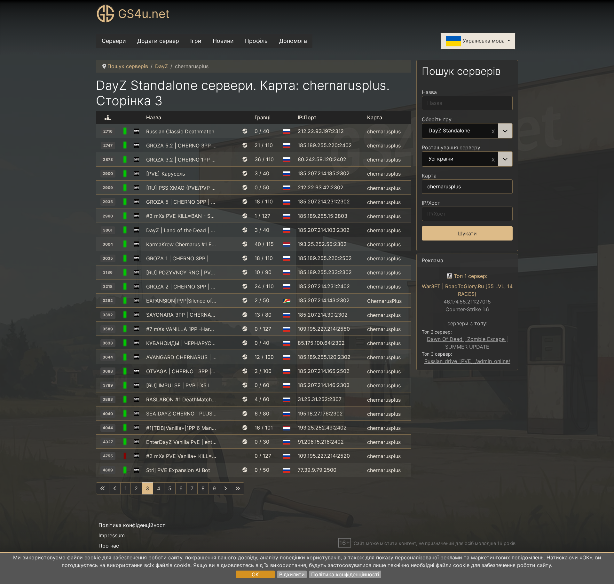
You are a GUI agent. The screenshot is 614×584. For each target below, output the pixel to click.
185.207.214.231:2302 (324, 201)
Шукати (467, 233)
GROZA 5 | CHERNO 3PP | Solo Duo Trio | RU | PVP (181, 202)
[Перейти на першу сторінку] (102, 488)
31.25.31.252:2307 (320, 399)
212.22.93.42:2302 (320, 187)
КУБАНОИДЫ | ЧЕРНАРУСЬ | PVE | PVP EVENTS (181, 343)
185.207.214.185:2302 (324, 173)
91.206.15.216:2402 (321, 441)
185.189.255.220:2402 (325, 145)
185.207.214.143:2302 (324, 300)
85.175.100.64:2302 (321, 343)
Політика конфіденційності (345, 574)
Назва (429, 92)
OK (255, 574)
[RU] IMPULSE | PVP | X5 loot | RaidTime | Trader (181, 385)
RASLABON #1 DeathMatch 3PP (181, 399)
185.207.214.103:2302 (324, 230)
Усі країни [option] (441, 158)
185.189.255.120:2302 (324, 357)
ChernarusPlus (384, 300)
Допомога (293, 40)
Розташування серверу (451, 147)
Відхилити (292, 574)
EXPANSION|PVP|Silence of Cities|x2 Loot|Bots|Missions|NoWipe (181, 300)
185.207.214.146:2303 (324, 385)
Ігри (195, 40)
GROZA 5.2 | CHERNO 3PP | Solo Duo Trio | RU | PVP (181, 145)
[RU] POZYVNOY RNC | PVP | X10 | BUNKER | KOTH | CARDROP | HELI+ (181, 272)
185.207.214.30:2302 (323, 315)
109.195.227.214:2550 (324, 329)
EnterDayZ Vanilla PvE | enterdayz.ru (181, 442)
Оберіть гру (437, 119)
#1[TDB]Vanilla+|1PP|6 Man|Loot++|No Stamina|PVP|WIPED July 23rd (181, 428)
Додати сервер (158, 40)
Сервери (114, 40)
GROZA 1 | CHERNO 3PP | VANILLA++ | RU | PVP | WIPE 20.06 (181, 258)
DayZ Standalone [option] (449, 130)
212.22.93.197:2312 (321, 131)
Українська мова (483, 40)
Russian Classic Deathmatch (180, 131)
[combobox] (467, 130)
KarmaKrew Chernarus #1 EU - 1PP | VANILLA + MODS (181, 244)
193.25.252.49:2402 (322, 427)
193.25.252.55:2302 (322, 244)
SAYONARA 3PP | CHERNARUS (181, 315)
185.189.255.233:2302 (325, 272)
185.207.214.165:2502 (324, 371)
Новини (223, 40)
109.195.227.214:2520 (324, 456)
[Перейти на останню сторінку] (237, 488)
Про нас (108, 545)
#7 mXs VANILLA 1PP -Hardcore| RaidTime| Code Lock (181, 329)
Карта (429, 175)
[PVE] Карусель (165, 173)
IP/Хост (431, 203)
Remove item (493, 131)
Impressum (111, 535)
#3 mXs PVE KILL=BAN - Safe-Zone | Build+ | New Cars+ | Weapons (181, 216)
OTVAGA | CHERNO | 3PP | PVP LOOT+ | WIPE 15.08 (181, 371)
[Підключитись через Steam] (245, 131)
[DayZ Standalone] (136, 131)
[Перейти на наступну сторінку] (225, 488)
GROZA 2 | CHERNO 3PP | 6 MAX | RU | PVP (181, 286)
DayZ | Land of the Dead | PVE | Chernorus (181, 230)
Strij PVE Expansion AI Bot (178, 470)
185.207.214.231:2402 (324, 286)
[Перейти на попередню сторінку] (115, 488)
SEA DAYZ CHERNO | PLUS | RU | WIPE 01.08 (181, 413)
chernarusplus (384, 131)
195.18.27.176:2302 (320, 413)
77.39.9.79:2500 (317, 470)
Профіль (256, 40)
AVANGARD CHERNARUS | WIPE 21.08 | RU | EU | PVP (181, 357)
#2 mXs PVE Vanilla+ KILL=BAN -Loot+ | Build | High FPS (181, 456)
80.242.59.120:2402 (322, 159)
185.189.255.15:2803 (322, 216)
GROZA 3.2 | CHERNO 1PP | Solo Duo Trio (181, 159)
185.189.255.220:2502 (325, 258)
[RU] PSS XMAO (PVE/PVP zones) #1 (181, 188)
